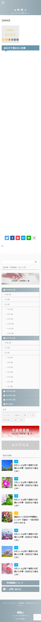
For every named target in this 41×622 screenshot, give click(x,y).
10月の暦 (10, 324)
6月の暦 (10, 382)
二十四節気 (16, 415)
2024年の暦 (10, 395)
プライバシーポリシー (9, 603)
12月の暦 (10, 333)
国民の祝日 (6, 420)
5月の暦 (10, 377)
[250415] (23, 238)
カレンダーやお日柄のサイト (20, 615)
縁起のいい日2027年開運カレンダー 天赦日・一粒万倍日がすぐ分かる (26, 520)
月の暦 (7, 299)
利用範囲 (21, 603)
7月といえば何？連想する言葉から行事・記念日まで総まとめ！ (26, 485)
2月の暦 (10, 362)
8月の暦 (10, 314)
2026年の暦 (10, 290)
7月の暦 (10, 309)
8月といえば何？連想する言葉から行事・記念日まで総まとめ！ (26, 468)
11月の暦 (10, 328)
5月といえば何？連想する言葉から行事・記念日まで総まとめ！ (26, 537)
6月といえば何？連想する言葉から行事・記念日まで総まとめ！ (26, 502)
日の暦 (7, 304)
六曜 (24, 415)
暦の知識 (9, 404)
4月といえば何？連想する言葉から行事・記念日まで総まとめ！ (26, 554)
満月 (21, 420)
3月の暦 (10, 367)
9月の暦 (10, 319)
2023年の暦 (10, 400)
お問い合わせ (30, 603)
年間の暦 (8, 294)
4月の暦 (10, 372)
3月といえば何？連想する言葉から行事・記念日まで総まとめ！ (26, 571)
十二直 (32, 415)
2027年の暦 (10, 338)
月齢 (15, 420)
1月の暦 (10, 357)
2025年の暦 (10, 391)
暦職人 (20, 612)
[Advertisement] (20, 142)
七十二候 (6, 415)
